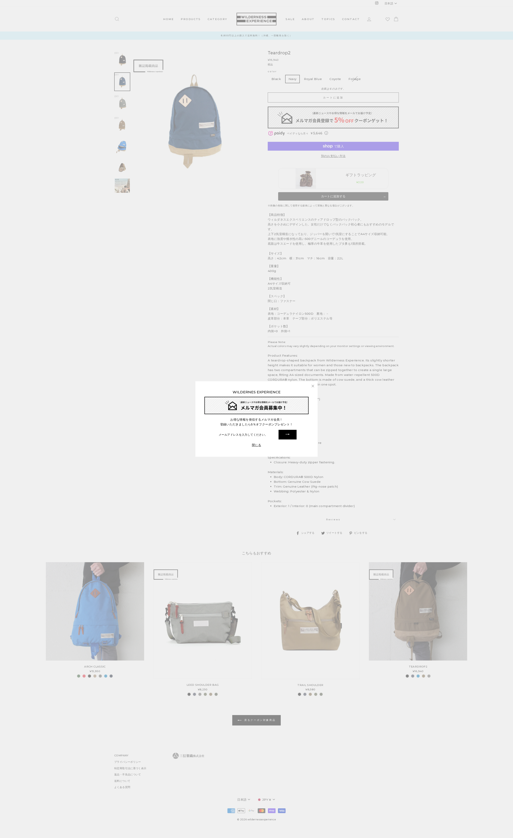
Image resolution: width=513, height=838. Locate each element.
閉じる (256, 445)
